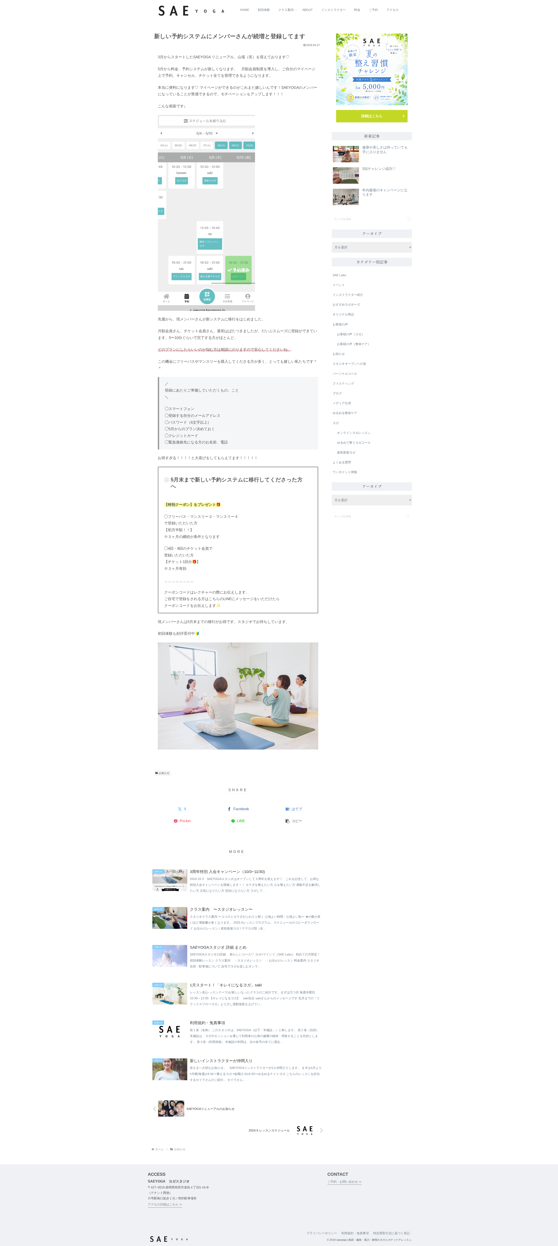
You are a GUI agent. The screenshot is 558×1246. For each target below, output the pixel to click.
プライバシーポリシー (321, 1233)
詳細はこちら (371, 116)
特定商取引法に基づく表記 (391, 1233)
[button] (294, 821)
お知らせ (164, 773)
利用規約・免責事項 (355, 1233)
